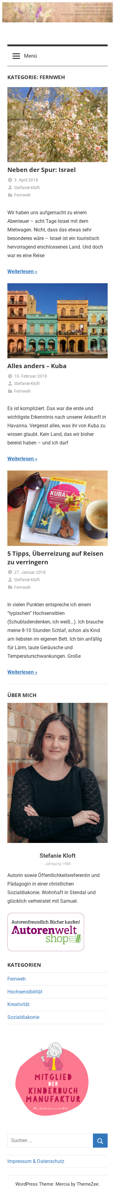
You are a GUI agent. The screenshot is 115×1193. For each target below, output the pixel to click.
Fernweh (22, 194)
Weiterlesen (20, 271)
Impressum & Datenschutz (35, 1161)
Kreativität (18, 1004)
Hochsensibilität (24, 992)
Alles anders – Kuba (37, 366)
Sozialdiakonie (23, 1017)
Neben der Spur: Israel (41, 170)
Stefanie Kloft (27, 187)
